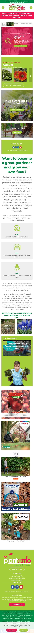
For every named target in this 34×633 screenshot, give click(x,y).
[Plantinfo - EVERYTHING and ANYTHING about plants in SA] (17, 7)
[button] (3, 7)
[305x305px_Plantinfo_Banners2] (15, 435)
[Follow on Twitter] (18, 147)
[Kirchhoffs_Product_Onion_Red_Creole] (15, 404)
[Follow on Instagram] (16, 147)
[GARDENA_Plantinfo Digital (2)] (15, 527)
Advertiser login (17, 580)
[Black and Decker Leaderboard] (17, 24)
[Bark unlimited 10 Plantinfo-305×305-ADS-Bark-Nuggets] (15, 496)
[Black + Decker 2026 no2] (15, 466)
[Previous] (3, 76)
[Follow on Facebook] (13, 147)
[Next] (30, 76)
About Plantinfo (17, 576)
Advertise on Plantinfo (17, 578)
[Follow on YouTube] (20, 147)
